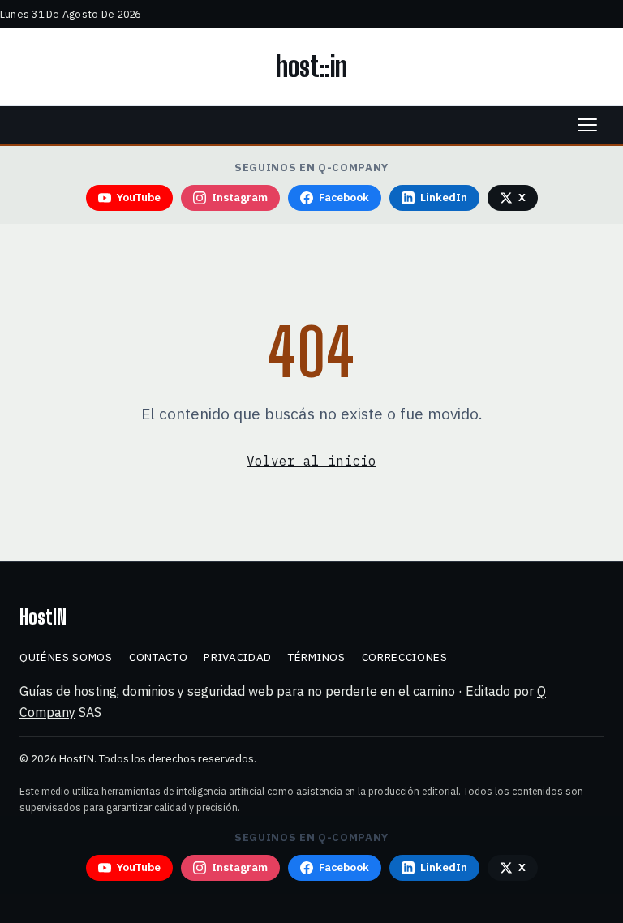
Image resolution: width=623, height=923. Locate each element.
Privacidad (238, 657)
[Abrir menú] (587, 125)
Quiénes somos (66, 657)
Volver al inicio (311, 461)
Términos (316, 657)
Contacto (158, 657)
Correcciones (405, 657)
